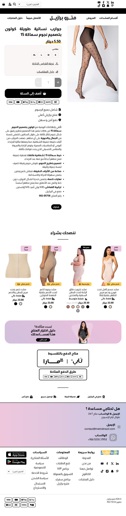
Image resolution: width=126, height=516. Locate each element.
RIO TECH (111, 502)
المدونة (86, 457)
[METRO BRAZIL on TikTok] (100, 6)
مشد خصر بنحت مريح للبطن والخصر (18, 291)
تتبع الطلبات (63, 463)
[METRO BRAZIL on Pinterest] (113, 6)
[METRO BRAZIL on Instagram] (104, 6)
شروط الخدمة (40, 472)
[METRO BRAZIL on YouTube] (100, 3)
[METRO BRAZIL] (63, 18)
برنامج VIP (63, 468)
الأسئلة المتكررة (40, 457)
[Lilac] (78, 311)
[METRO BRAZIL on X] (108, 3)
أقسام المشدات (108, 18)
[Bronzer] (68, 307)
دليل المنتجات (15, 18)
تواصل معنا (86, 468)
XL (34, 55)
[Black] (105, 307)
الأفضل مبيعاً (33, 18)
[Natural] (110, 307)
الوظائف (63, 457)
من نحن (86, 463)
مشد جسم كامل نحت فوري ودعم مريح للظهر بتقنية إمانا (108, 292)
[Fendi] (83, 307)
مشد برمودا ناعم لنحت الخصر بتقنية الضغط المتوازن (48, 292)
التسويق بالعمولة (63, 474)
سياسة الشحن (39, 478)
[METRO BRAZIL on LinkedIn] (113, 3)
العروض (91, 18)
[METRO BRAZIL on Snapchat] (108, 6)
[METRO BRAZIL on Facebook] (104, 3)
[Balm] (73, 307)
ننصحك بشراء (63, 233)
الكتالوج (86, 474)
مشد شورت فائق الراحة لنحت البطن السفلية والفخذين (78, 292)
